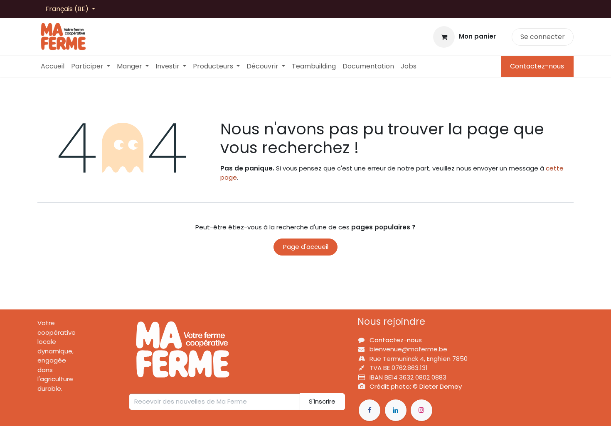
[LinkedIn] (396, 410)
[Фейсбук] (369, 410)
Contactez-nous (537, 66)
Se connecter (542, 36)
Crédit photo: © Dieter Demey (416, 386)
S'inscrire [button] (322, 401)
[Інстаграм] (421, 410)
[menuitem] (52, 66)
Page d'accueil (305, 246)
